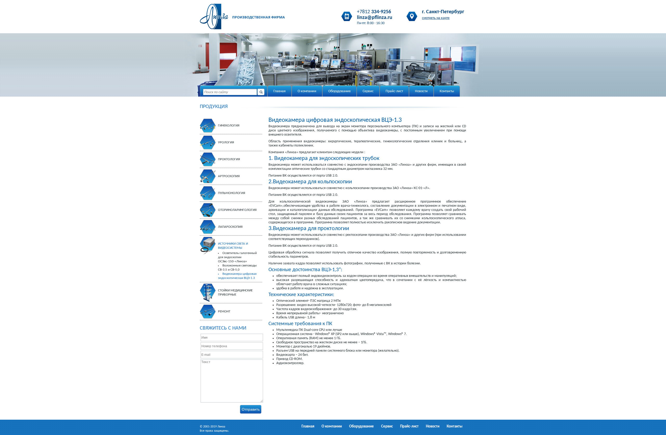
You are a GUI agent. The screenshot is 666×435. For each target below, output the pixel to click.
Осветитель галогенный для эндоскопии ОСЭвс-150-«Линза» (237, 257)
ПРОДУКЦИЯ (214, 106)
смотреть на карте (436, 18)
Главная (279, 91)
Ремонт (224, 311)
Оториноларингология (237, 210)
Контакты (447, 91)
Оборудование (339, 91)
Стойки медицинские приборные (235, 292)
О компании (307, 91)
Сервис (368, 91)
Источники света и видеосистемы (233, 246)
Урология (226, 142)
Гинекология (228, 125)
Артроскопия (229, 176)
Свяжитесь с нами (223, 328)
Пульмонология (231, 193)
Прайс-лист (394, 91)
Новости (421, 91)
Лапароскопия (230, 227)
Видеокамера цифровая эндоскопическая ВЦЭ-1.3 (237, 276)
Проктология (229, 159)
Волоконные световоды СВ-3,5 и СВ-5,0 (237, 267)
